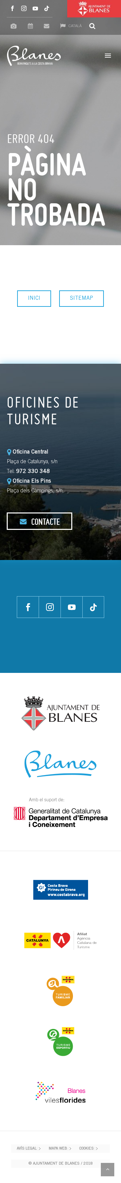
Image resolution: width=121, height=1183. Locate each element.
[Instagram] (24, 8)
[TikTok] (46, 8)
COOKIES (86, 1149)
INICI (34, 298)
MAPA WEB (58, 1149)
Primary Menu (108, 56)
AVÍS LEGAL (27, 1149)
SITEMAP (81, 298)
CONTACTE (45, 521)
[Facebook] (12, 8)
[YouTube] (35, 8)
